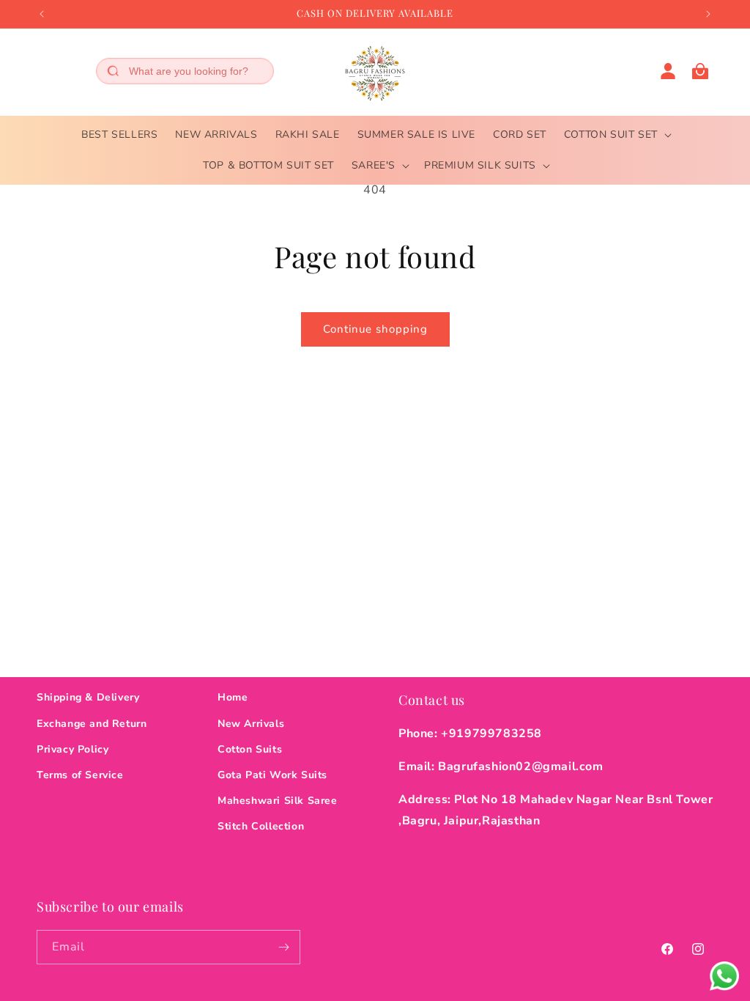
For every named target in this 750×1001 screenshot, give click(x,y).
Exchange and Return (91, 724)
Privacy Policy (72, 749)
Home (233, 697)
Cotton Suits (250, 749)
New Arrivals (251, 724)
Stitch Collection (261, 826)
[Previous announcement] (42, 14)
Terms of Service (80, 775)
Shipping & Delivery (88, 697)
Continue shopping (375, 329)
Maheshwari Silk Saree (278, 801)
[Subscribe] (283, 947)
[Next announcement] (708, 14)
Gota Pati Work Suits (272, 775)
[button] (616, 134)
